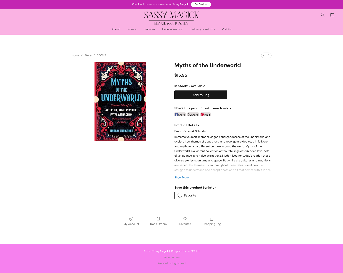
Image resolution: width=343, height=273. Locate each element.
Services (149, 29)
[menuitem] (263, 55)
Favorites (185, 224)
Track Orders (158, 224)
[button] (201, 4)
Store (131, 29)
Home (75, 55)
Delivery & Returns (202, 29)
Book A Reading (172, 29)
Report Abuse (172, 257)
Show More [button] (181, 177)
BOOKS (101, 55)
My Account (131, 224)
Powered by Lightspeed (172, 263)
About (115, 29)
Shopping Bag (212, 224)
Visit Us (227, 29)
